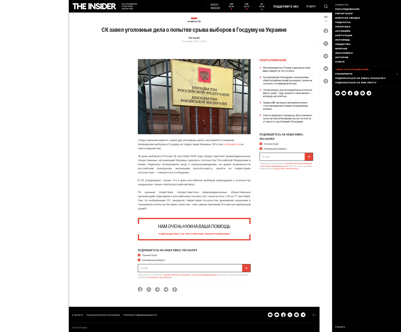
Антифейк (343, 31)
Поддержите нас (286, 6)
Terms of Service (165, 277)
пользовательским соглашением (177, 275)
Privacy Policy (152, 277)
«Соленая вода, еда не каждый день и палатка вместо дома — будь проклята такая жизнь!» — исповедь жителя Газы (287, 93)
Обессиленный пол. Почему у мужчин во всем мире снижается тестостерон (286, 69)
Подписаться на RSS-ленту (355, 83)
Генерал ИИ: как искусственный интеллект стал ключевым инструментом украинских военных (285, 105)
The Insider (194, 37)
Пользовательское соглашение (103, 314)
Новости (194, 22)
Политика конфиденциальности (140, 314)
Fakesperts (343, 74)
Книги (340, 62)
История (341, 58)
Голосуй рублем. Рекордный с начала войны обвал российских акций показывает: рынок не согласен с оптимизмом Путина (287, 80)
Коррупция (343, 36)
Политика (343, 27)
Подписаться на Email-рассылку (360, 78)
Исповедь (342, 40)
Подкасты (343, 22)
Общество (343, 44)
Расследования (347, 9)
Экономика (344, 53)
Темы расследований (352, 70)
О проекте (77, 314)
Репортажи (344, 14)
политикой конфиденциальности (205, 275)
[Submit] (246, 268)
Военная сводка (347, 18)
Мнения (341, 49)
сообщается (231, 144)
